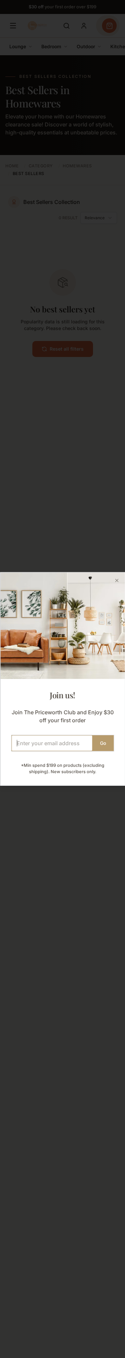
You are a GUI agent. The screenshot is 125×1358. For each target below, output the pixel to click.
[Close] (116, 580)
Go (103, 743)
